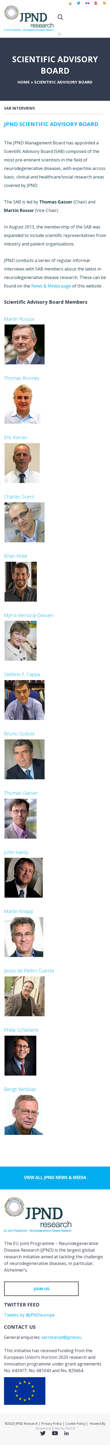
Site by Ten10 (65, 1428)
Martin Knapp (18, 911)
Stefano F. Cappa (22, 674)
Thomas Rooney (21, 378)
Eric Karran (16, 437)
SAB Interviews (19, 108)
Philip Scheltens (21, 1030)
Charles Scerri (19, 496)
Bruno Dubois (19, 733)
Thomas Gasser (21, 793)
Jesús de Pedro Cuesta (29, 970)
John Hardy (16, 852)
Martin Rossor (19, 319)
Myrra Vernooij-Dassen (28, 615)
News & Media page (51, 286)
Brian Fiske (15, 556)
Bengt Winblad (20, 1089)
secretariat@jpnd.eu (61, 1337)
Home (24, 82)
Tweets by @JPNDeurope (29, 1315)
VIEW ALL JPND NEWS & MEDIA (55, 1177)
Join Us (41, 1288)
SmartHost (43, 1428)
